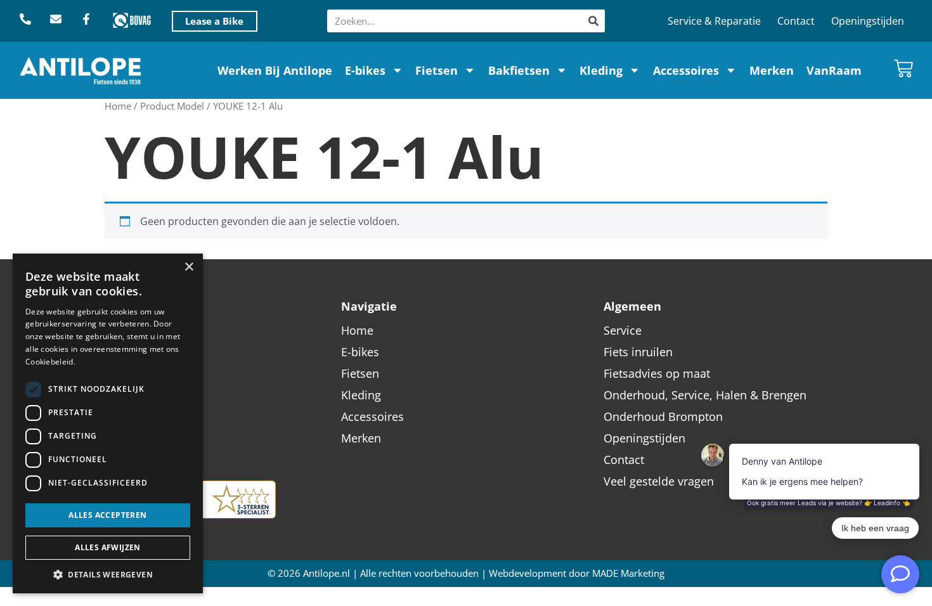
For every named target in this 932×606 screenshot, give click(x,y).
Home (118, 106)
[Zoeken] (593, 21)
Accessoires (686, 70)
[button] (107, 574)
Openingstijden (867, 21)
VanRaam (834, 70)
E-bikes (365, 70)
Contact (796, 21)
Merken (771, 70)
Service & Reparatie (714, 21)
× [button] (188, 267)
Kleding (601, 70)
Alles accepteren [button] (107, 515)
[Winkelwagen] (903, 68)
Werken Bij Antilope (274, 70)
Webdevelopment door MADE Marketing (576, 573)
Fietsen (436, 70)
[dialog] (108, 423)
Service (623, 330)
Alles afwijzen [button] (108, 547)
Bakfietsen (519, 70)
